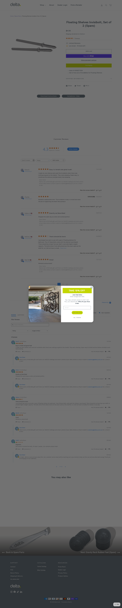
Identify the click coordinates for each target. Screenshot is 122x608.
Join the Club (77, 312)
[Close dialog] (92, 288)
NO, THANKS (77, 317)
